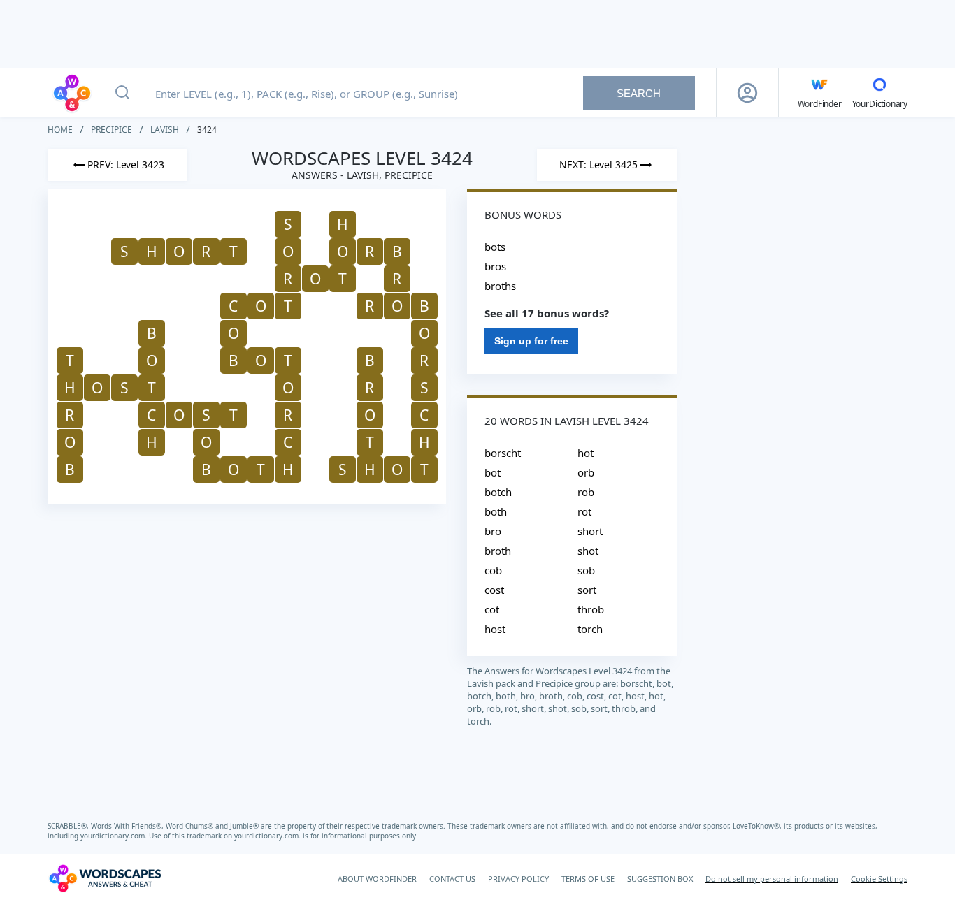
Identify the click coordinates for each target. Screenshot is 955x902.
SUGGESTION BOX (660, 878)
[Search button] (122, 92)
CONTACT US (452, 878)
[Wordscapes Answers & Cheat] (72, 92)
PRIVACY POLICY (518, 878)
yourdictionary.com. (114, 836)
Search (639, 93)
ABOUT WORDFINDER (377, 878)
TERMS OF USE (588, 878)
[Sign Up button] (747, 92)
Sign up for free (531, 341)
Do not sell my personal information (771, 878)
